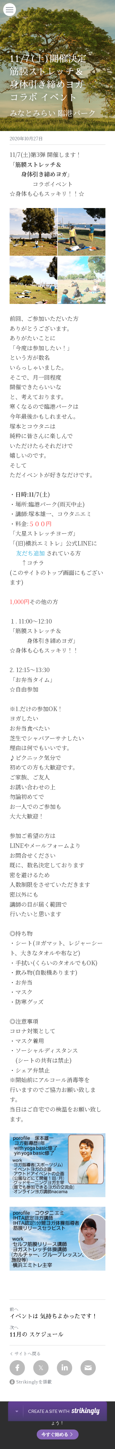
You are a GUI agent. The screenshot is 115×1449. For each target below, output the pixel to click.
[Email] (88, 1367)
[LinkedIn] (64, 1367)
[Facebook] (17, 1367)
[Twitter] (41, 1367)
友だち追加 (30, 553)
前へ (14, 1309)
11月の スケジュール (37, 1334)
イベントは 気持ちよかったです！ (53, 1316)
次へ (14, 1327)
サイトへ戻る (27, 1353)
